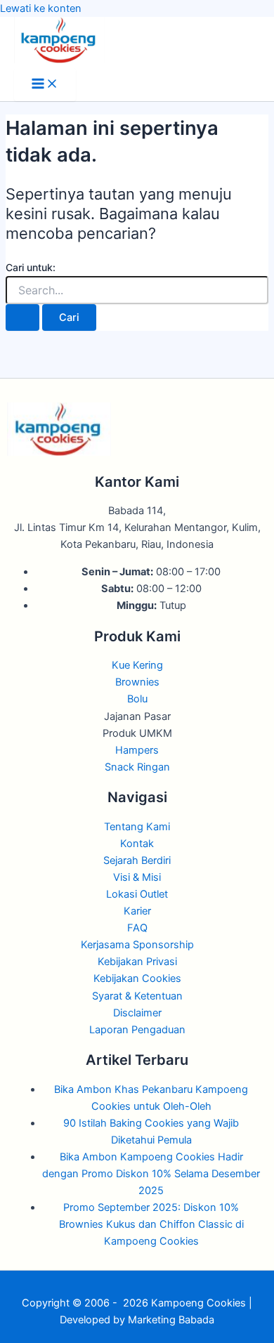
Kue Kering (137, 665)
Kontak (137, 843)
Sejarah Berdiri (137, 860)
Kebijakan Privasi (137, 961)
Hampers (137, 750)
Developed (85, 1319)
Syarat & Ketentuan (137, 996)
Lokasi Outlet (137, 894)
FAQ (137, 928)
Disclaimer (137, 1013)
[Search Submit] (22, 318)
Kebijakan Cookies (137, 978)
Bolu (137, 699)
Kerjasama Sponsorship (137, 944)
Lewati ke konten (40, 8)
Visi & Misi (137, 877)
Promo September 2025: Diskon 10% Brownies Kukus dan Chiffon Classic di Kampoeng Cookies (151, 1224)
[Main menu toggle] (45, 84)
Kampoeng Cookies (198, 1303)
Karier (137, 911)
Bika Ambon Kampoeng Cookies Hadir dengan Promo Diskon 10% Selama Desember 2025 (151, 1174)
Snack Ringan (137, 767)
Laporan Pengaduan (137, 1029)
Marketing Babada (171, 1319)
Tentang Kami (137, 826)
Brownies (137, 682)
